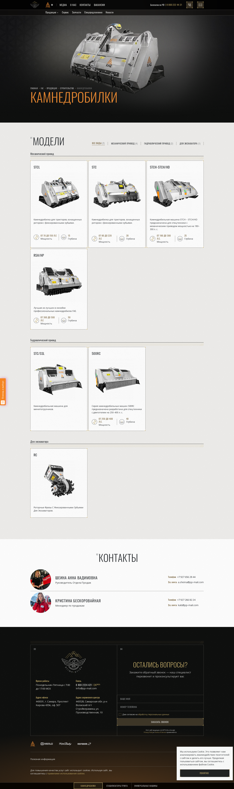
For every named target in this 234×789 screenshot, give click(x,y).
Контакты (85, 5)
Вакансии (99, 5)
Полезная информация (42, 759)
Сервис (65, 12)
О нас (73, 5)
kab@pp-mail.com (188, 605)
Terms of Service (160, 732)
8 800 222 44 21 (174, 4)
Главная (34, 88)
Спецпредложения (93, 12)
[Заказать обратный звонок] (189, 5)
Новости (110, 12)
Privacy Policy (148, 732)
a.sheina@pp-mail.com (191, 582)
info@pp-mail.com (86, 688)
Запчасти (76, 12)
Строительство (67, 88)
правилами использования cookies (66, 773)
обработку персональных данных (153, 714)
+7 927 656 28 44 (186, 577)
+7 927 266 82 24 (186, 599)
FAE (42, 88)
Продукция (50, 12)
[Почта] (200, 5)
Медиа (63, 5)
